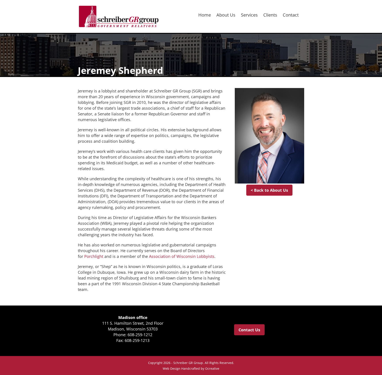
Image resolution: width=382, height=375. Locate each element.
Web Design (171, 368)
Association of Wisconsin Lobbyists (181, 256)
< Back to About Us (269, 190)
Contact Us (249, 329)
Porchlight (93, 256)
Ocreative (212, 368)
